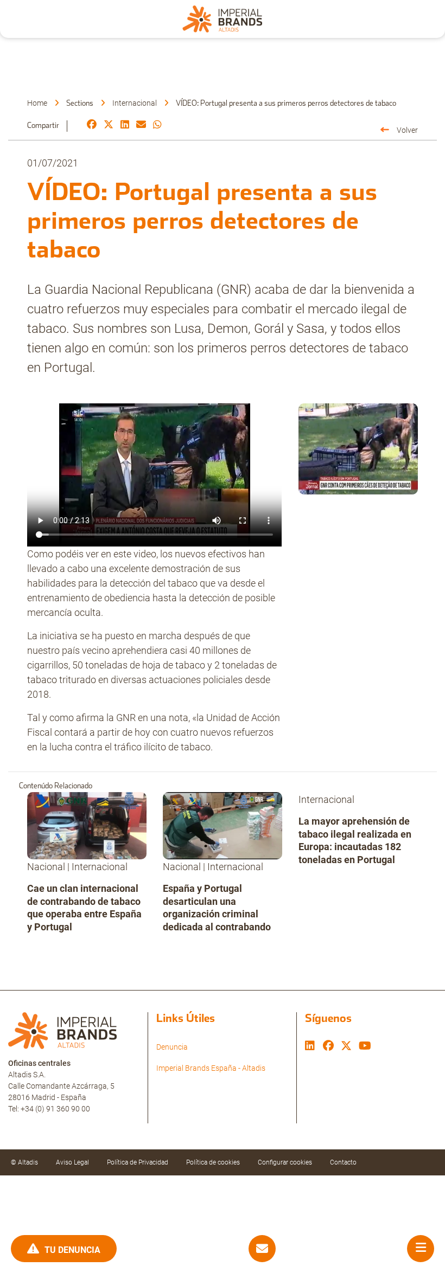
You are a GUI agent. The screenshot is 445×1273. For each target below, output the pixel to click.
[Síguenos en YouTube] (365, 1047)
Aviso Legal (72, 1162)
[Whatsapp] (157, 125)
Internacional (134, 103)
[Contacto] (262, 1249)
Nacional (46, 866)
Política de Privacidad (137, 1162)
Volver (407, 130)
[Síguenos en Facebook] (328, 1047)
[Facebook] (91, 125)
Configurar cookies (285, 1162)
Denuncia (172, 1047)
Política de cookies (213, 1162)
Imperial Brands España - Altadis (210, 1068)
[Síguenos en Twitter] (346, 1047)
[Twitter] (108, 125)
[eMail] (141, 125)
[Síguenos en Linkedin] (310, 1047)
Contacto (343, 1162)
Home (37, 103)
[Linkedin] (125, 125)
